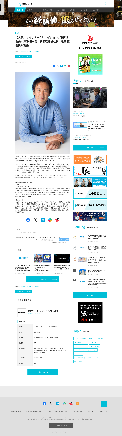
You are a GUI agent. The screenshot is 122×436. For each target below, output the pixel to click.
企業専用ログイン (60, 426)
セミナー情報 (60, 10)
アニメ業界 (83, 10)
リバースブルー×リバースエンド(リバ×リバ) (85, 350)
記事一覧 (20, 10)
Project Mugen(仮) (94, 346)
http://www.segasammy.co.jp (35, 314)
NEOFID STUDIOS (78, 362)
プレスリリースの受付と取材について (57, 411)
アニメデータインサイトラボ (96, 338)
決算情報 (72, 10)
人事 (18, 33)
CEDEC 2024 (94, 342)
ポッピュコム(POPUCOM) (80, 346)
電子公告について (78, 411)
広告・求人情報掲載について (34, 411)
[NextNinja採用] (90, 312)
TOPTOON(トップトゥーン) (81, 342)
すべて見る (43, 279)
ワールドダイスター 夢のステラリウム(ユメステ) (86, 358)
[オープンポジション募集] (90, 42)
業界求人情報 (47, 10)
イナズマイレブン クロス (80, 338)
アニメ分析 (95, 10)
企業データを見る (42, 372)
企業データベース (33, 10)
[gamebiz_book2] (90, 64)
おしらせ (90, 411)
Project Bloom (78, 354)
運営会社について (16, 411)
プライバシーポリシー (104, 411)
